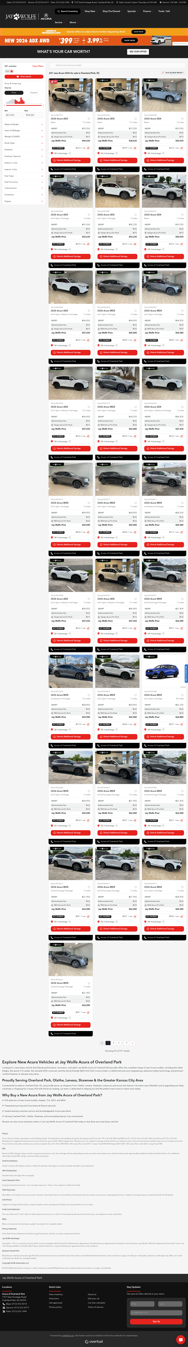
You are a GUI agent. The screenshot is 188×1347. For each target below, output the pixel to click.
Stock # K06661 (57, 980)
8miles (180, 122)
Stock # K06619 (150, 884)
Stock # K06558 (150, 788)
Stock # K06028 (150, 691)
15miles (133, 122)
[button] (92, 2)
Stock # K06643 (57, 307)
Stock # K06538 (57, 595)
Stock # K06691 (150, 211)
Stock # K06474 (103, 691)
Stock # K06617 (57, 499)
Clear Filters (37, 66)
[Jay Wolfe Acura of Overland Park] (28, 16)
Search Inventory (69, 11)
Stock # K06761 (57, 115)
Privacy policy (55, 1307)
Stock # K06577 (150, 595)
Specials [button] (131, 11)
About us (92, 1295)
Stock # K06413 (150, 499)
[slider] (4, 105)
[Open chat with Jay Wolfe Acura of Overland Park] (180, 1339)
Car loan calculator (96, 1303)
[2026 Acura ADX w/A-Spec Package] (71, 191)
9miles (87, 218)
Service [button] (58, 22)
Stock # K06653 (150, 307)
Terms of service (95, 1307)
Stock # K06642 (57, 211)
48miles (180, 699)
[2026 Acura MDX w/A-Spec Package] (117, 287)
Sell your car (93, 1299)
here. (78, 1234)
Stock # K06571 (103, 884)
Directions (54, 1299)
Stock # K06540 (57, 788)
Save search (25, 77)
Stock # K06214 (57, 691)
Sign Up (156, 1321)
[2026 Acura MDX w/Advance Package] (164, 479)
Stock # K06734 (103, 115)
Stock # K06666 (103, 788)
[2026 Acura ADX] (71, 95)
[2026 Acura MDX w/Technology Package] (164, 575)
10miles (86, 122)
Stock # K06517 (57, 884)
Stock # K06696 (57, 403)
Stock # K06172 (103, 403)
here (46, 1234)
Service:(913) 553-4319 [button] (17, 1308)
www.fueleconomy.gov (39, 1156)
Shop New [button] (90, 11)
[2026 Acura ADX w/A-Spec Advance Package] (71, 287)
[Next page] (132, 1043)
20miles (86, 411)
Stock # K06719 (103, 499)
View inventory (56, 1295)
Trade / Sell (164, 11)
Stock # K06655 (103, 211)
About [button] (73, 22)
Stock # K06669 (150, 403)
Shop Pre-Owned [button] (111, 11)
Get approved (55, 1303)
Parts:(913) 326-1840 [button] (16, 1311)
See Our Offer (138, 52)
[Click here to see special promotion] (94, 32)
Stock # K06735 (103, 595)
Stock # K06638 (150, 115)
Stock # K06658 (103, 307)
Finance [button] (147, 11)
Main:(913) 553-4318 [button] (16, 1304)
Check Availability (71, 160)
